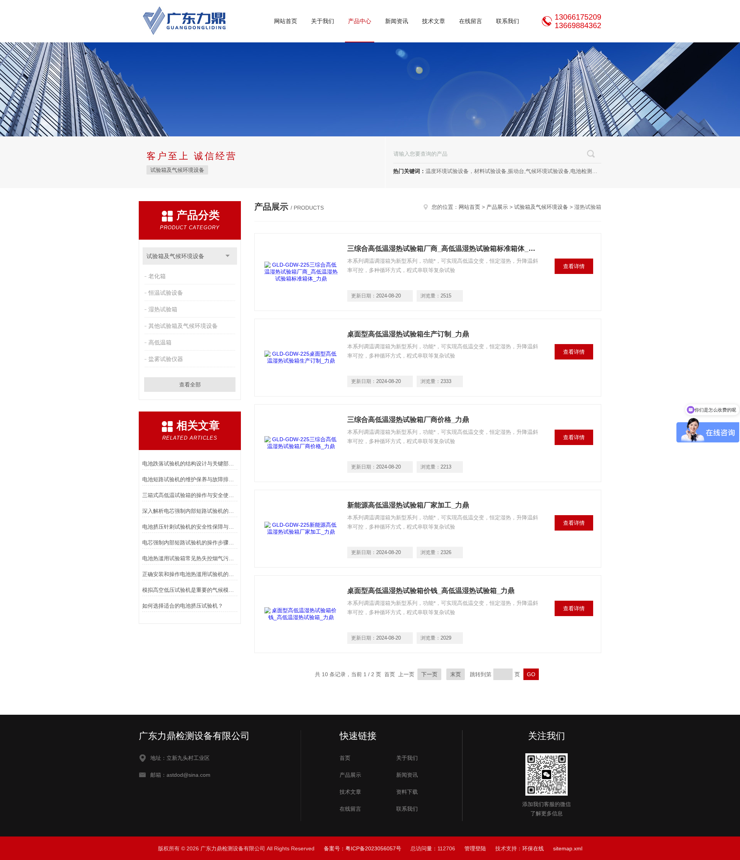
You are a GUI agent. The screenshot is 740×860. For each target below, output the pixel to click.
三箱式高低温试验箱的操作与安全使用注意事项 (189, 495)
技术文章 (433, 21)
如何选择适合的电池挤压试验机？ (182, 606)
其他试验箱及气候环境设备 (183, 325)
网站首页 (285, 21)
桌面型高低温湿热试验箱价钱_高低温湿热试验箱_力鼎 (431, 591)
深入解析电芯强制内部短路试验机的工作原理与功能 (189, 511)
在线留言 (470, 21)
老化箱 (157, 276)
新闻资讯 (396, 21)
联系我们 (507, 21)
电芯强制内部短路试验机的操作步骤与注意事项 (189, 542)
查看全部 (190, 384)
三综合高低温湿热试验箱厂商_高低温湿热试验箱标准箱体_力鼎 (443, 248)
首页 (345, 758)
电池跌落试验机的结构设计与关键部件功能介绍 (189, 463)
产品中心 (359, 21)
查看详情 (574, 266)
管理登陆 (475, 848)
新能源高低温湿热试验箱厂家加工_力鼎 (408, 505)
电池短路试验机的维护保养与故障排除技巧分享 (189, 479)
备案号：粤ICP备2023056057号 (362, 848)
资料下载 (407, 792)
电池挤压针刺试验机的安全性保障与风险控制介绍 (189, 527)
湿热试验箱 (162, 309)
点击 (227, 256)
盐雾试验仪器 (165, 359)
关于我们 (322, 21)
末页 (455, 674)
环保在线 (533, 848)
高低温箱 (160, 342)
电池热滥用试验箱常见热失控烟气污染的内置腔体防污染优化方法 (189, 558)
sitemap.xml (567, 848)
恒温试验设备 (165, 292)
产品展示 (497, 207)
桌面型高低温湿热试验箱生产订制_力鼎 (408, 334)
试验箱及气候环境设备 (177, 170)
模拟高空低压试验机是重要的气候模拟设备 (189, 590)
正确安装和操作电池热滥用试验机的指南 (189, 574)
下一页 (429, 674)
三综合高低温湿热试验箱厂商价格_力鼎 (408, 419)
